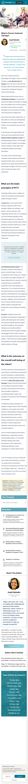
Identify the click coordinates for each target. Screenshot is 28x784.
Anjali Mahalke (14, 40)
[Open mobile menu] (25, 2)
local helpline (17, 490)
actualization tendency (8, 99)
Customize (14, 780)
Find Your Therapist (14, 257)
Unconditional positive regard (10, 267)
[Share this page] (26, 40)
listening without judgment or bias (11, 138)
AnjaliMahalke (14, 592)
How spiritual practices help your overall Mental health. (12, 659)
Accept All (19, 776)
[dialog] (14, 773)
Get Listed (19, 2)
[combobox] (14, 502)
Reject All (8, 776)
